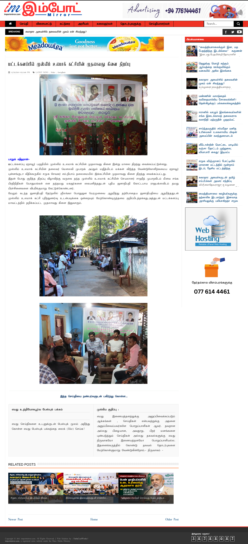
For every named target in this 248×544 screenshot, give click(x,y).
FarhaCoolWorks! (81, 539)
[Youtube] (239, 32)
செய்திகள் (61, 72)
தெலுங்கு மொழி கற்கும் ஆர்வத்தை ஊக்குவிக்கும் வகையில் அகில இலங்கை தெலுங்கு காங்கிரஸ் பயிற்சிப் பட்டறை (210, 71)
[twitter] (232, 32)
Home (94, 519)
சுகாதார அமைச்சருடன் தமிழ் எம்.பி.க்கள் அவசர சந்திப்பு (217, 179)
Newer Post (15, 519)
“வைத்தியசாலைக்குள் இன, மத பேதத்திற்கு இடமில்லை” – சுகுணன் (220, 49)
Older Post (172, 519)
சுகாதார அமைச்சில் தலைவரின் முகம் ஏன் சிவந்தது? (218, 81)
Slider (53, 72)
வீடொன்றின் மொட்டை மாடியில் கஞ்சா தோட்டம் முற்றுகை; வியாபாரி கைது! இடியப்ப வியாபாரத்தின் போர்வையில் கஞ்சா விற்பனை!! (214, 152)
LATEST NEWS (42, 72)
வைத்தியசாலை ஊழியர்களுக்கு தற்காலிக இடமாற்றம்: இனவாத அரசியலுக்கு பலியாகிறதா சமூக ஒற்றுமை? (218, 199)
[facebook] (226, 32)
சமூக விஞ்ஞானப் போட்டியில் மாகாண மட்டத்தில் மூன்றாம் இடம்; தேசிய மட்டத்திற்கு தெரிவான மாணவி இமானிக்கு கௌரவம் (211, 169)
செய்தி (24, 24)
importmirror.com (12, 541)
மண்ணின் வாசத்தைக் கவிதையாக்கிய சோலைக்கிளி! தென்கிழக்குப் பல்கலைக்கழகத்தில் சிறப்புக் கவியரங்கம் (220, 102)
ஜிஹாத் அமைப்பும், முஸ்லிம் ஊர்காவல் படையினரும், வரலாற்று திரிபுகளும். (68, 33)
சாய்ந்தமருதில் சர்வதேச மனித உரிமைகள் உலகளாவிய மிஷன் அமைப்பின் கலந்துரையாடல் (218, 132)
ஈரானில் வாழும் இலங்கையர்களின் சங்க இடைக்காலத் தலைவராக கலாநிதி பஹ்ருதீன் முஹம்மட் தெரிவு (220, 118)
